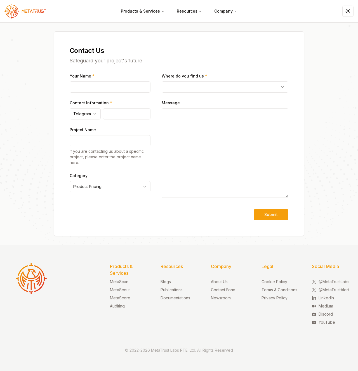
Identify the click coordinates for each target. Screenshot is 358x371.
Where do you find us (184, 76)
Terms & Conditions (279, 289)
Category (79, 175)
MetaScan (119, 281)
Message (171, 102)
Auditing (117, 306)
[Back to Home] (22, 11)
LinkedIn (326, 297)
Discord (326, 314)
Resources (187, 11)
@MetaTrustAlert (334, 289)
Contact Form (223, 289)
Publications (172, 289)
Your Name (82, 76)
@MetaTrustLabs (334, 281)
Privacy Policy (275, 297)
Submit (271, 214)
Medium (326, 306)
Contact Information (91, 102)
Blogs (166, 281)
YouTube (327, 322)
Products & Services (140, 11)
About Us (219, 281)
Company (223, 11)
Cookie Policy (274, 281)
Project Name (83, 129)
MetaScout (120, 289)
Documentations (175, 297)
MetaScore (120, 297)
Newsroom (221, 297)
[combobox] (85, 113)
